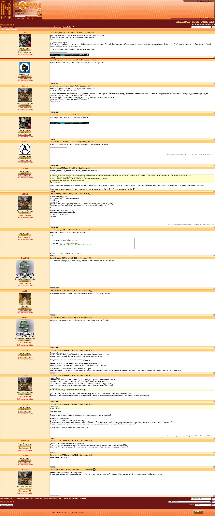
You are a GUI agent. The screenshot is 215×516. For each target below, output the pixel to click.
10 (91, 291)
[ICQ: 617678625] (57, 112)
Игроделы (195, 22)
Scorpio (25, 86)
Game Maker (67, 27)
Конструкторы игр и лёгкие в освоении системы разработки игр (38, 27)
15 (91, 441)
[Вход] (26, 19)
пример (61, 144)
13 (91, 375)
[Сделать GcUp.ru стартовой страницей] (28, 19)
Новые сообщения (183, 22)
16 (91, 455)
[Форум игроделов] (13, 19)
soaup (25, 291)
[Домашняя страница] (57, 83)
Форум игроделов (6, 27)
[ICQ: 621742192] (57, 288)
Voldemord (25, 441)
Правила (204, 22)
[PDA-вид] (32, 19)
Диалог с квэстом (79, 27)
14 (91, 404)
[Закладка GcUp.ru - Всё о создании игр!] (30, 19)
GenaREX (25, 258)
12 (91, 350)
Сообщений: (25, 52)
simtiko (25, 60)
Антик (24, 33)
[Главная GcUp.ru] (6, 19)
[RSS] (35, 19)
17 (94, 469)
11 (91, 317)
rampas (25, 168)
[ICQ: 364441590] (57, 165)
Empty (24, 141)
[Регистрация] (19, 19)
